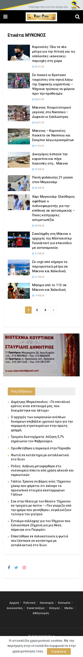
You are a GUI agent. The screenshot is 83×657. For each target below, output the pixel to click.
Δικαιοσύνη (14, 608)
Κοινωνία (64, 602)
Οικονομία (47, 602)
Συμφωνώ (58, 651)
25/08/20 (39, 188)
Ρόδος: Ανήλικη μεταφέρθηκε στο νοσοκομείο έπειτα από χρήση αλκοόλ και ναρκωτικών (42, 470)
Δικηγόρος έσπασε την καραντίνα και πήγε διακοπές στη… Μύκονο (50, 158)
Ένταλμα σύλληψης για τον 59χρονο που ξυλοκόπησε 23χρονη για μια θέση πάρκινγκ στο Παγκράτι (40, 525)
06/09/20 (39, 122)
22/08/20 (39, 225)
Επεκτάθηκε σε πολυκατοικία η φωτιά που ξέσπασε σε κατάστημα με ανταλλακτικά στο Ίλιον (39, 540)
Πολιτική (29, 602)
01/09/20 (39, 146)
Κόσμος (54, 608)
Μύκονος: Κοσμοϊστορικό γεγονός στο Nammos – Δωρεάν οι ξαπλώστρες (51, 112)
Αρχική (14, 602)
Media (68, 608)
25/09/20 (39, 66)
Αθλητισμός (41, 613)
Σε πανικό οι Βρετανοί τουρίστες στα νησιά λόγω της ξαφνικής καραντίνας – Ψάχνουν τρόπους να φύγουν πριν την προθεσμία (53, 84)
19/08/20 (39, 295)
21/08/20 (39, 253)
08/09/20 (39, 99)
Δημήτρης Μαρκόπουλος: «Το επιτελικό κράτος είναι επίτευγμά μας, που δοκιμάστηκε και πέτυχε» (40, 406)
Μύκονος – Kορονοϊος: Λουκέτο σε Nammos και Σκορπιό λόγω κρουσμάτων (53, 135)
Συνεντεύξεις (36, 608)
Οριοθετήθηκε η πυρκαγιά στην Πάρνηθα (41, 448)
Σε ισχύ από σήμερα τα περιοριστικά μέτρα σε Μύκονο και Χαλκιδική (50, 266)
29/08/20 (39, 169)
